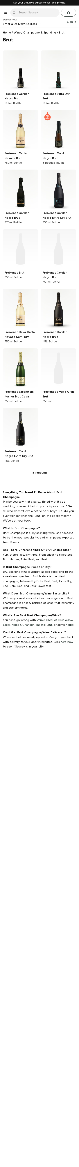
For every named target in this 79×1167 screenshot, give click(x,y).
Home (7, 32)
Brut (61, 32)
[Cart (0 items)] (68, 13)
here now (67, 642)
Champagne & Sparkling (39, 32)
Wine (17, 32)
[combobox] (37, 12)
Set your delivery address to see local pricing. (39, 2)
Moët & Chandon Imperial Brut (32, 624)
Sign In (71, 22)
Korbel (70, 624)
